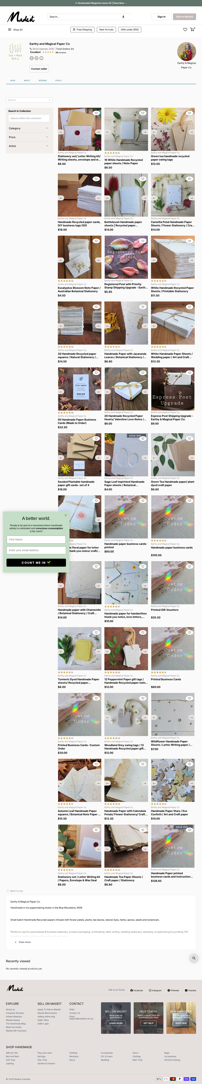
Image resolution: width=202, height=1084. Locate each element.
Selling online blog (46, 1016)
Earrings (41, 1056)
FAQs (72, 1009)
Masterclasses (13, 1020)
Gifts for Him (12, 1053)
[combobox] (89, 17)
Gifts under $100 (130, 29)
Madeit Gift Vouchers (16, 1030)
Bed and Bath (12, 1056)
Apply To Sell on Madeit (49, 1009)
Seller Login (43, 1023)
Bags (166, 1053)
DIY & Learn (107, 1056)
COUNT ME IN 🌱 (36, 563)
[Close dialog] (65, 515)
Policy (58, 80)
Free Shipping (84, 29)
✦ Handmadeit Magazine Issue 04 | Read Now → (101, 3)
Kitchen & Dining (172, 1060)
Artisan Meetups (14, 1016)
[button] (123, 17)
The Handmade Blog (16, 1023)
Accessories (107, 1053)
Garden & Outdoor (46, 1063)
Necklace (74, 1056)
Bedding (105, 1060)
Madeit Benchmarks (47, 1013)
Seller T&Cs (43, 1020)
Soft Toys (10, 1060)
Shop (12, 80)
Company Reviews (15, 1013)
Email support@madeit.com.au (81, 1017)
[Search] (135, 17)
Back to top (15, 890)
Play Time (42, 1060)
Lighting (10, 1063)
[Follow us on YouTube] (41, 58)
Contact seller (39, 68)
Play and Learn (45, 1053)
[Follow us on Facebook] (32, 58)
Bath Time (137, 1060)
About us (10, 1009)
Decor (135, 1053)
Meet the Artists (13, 1027)
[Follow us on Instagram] (36, 58)
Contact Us (74, 1013)
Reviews (43, 80)
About (27, 80)
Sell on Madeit (184, 16)
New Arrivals (106, 29)
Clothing (73, 1053)
